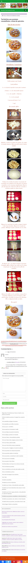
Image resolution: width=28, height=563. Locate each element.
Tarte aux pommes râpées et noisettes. (10, 453)
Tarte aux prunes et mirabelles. (8, 458)
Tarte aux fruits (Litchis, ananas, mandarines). (11, 445)
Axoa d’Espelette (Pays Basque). (8, 519)
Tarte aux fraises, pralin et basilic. (9, 442)
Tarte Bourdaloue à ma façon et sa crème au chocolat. (13, 463)
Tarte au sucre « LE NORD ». (7, 426)
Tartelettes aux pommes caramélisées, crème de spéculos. (14, 496)
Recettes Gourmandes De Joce (8, 10)
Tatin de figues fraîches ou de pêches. (10, 504)
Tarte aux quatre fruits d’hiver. (8, 461)
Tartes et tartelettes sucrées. (13, 15)
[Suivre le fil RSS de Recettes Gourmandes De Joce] (1, 1)
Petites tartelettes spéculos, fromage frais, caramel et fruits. (13, 418)
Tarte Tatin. (4, 477)
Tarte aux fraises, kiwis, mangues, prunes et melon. (12, 440)
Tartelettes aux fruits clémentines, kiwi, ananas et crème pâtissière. (13, 488)
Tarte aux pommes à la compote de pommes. (11, 450)
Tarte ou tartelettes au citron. (8, 471)
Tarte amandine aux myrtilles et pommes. (10, 424)
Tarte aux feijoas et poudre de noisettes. (10, 432)
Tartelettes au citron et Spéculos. (9, 482)
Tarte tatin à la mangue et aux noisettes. (10, 474)
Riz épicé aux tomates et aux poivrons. (9, 526)
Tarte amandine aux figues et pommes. (10, 421)
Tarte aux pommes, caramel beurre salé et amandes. (12, 455)
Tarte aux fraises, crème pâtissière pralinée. (11, 437)
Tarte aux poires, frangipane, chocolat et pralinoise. (12, 448)
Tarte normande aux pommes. (8, 466)
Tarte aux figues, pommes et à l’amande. (10, 434)
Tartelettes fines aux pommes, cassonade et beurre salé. (13, 501)
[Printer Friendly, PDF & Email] (5, 368)
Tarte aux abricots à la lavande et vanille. (10, 429)
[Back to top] (25, 560)
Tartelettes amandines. (7, 479)
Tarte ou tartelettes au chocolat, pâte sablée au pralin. (13, 469)
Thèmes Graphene (11, 558)
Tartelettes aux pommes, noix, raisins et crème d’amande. (14, 498)
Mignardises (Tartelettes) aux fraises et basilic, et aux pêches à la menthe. (13, 413)
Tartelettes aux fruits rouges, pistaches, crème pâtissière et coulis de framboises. (14, 492)
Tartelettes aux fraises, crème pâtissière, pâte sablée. (13, 485)
